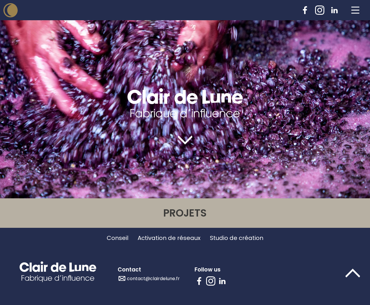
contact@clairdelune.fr (153, 278)
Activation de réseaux (169, 238)
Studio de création (236, 238)
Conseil (117, 238)
